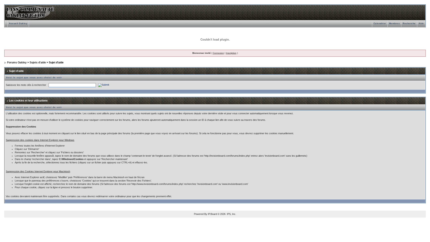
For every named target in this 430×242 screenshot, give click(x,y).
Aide (421, 23)
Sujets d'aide (38, 62)
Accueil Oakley (18, 23)
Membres (394, 23)
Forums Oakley (17, 62)
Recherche (409, 23)
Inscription (231, 53)
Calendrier (380, 23)
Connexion (218, 53)
